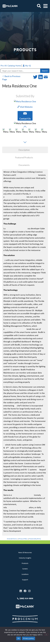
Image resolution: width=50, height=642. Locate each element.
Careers (25, 569)
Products (25, 563)
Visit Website (26, 107)
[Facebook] (25, 591)
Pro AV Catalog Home (11, 65)
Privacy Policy (23, 539)
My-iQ (28, 65)
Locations (25, 574)
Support (25, 580)
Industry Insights (25, 558)
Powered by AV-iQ (35, 539)
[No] (46, 634)
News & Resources (25, 553)
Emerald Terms (12, 539)
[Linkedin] (20, 591)
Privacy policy (28, 638)
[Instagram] (29, 591)
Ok (18, 638)
